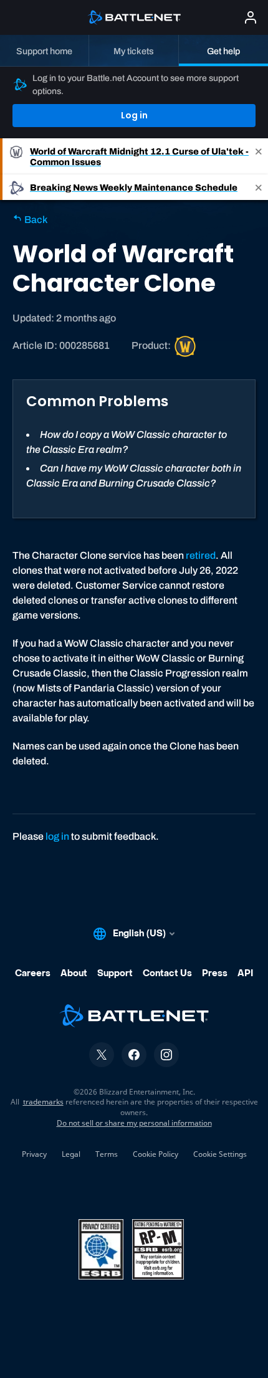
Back (34, 219)
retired (201, 555)
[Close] (258, 156)
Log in (134, 115)
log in (57, 836)
